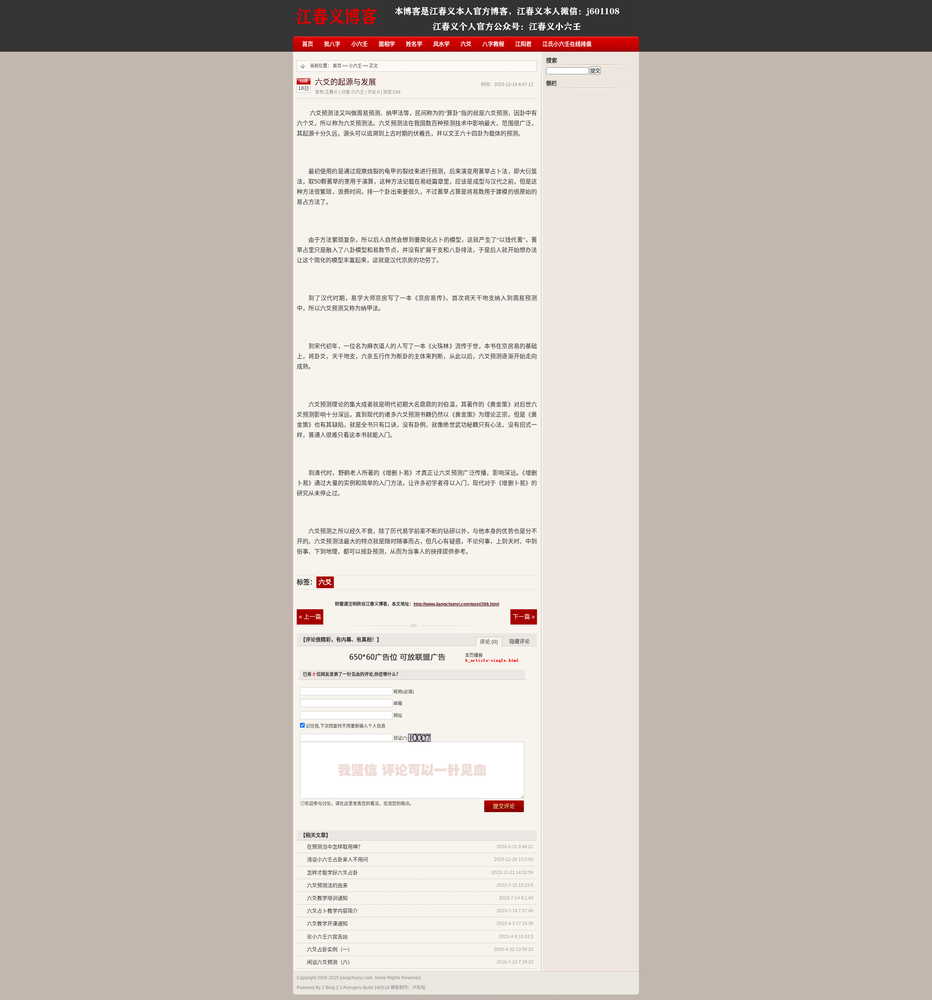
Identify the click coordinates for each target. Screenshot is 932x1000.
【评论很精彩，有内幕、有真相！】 (341, 639)
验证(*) (400, 738)
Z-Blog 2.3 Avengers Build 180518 (356, 987)
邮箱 (398, 703)
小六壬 (359, 44)
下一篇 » (524, 617)
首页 (307, 44)
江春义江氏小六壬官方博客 (336, 13)
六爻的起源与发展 (345, 82)
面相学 (387, 44)
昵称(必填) (404, 691)
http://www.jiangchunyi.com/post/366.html (456, 604)
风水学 (441, 44)
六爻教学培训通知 (327, 898)
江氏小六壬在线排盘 (567, 44)
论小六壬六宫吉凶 (327, 937)
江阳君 (523, 44)
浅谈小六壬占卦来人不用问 (337, 859)
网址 (398, 715)
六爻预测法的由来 (327, 885)
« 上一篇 (310, 617)
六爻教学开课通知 (327, 923)
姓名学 (414, 44)
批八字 (332, 44)
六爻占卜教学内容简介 (332, 911)
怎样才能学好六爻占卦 (332, 872)
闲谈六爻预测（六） (330, 962)
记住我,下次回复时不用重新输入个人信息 (346, 726)
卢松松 (419, 987)
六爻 (466, 44)
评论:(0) (489, 642)
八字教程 (493, 44)
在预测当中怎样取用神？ (335, 847)
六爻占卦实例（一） (330, 949)
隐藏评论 (519, 641)
